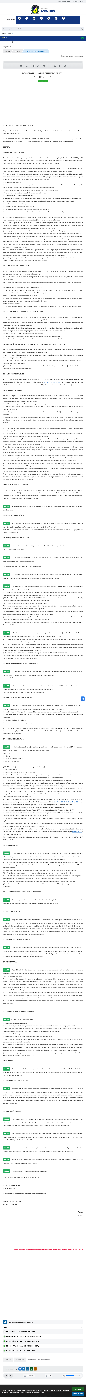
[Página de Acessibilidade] (63, 18)
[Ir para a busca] (18, 22)
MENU (6, 38)
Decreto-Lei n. (76, 831)
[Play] (6, 1376)
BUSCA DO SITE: (8, 26)
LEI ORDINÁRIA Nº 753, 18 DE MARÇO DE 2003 (21, 1346)
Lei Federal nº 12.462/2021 (52, 382)
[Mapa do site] (56, 18)
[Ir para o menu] (74, 18)
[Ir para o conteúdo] (69, 18)
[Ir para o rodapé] (23, 22)
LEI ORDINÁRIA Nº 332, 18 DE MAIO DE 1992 (21, 1351)
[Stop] (11, 1376)
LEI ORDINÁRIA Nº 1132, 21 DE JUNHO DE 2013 (22, 1341)
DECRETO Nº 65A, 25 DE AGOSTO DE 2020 (20, 1331)
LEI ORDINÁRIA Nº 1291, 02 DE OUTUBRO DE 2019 (23, 1336)
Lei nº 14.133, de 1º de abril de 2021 (66, 802)
